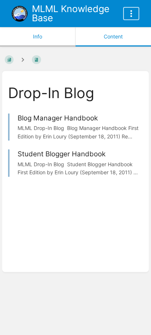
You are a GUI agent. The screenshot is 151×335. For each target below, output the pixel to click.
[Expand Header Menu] (131, 13)
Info (37, 36)
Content (113, 36)
